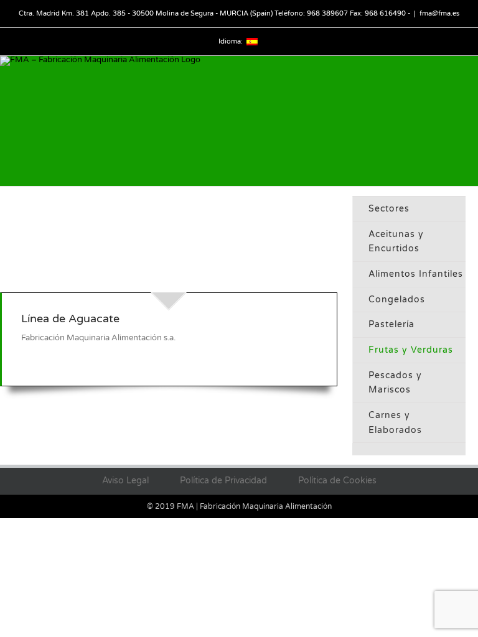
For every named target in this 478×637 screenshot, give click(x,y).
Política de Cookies (337, 480)
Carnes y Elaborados (395, 422)
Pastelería (391, 324)
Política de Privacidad (223, 480)
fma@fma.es (439, 13)
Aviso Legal (125, 480)
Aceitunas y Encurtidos (396, 241)
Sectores (389, 208)
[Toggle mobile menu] (473, 179)
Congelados (396, 299)
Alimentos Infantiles (415, 274)
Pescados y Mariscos (395, 383)
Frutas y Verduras (410, 350)
